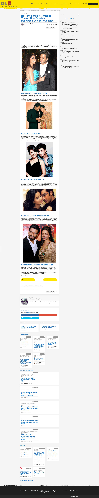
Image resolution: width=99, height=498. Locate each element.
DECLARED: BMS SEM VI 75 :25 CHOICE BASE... (34, 490)
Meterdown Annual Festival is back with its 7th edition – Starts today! (25, 473)
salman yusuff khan (24, 432)
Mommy (26, 356)
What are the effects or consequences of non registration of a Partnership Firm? (70, 47)
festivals (35, 341)
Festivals (35, 338)
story (41, 451)
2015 (30, 374)
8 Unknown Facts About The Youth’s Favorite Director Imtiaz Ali (29, 394)
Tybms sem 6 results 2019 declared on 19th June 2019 (39, 472)
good (48, 339)
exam (26, 338)
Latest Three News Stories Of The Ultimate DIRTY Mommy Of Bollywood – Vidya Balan (25, 361)
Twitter (30, 317)
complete (22, 375)
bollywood (31, 285)
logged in (28, 312)
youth (29, 389)
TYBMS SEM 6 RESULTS (67, 43)
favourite (22, 389)
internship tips (27, 449)
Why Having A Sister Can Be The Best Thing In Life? (39, 359)
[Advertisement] (30, 37)
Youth (35, 355)
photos (36, 431)
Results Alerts (36, 450)
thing (35, 356)
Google (48, 315)
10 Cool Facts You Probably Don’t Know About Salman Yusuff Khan (28, 437)
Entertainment (25, 13)
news (28, 356)
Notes (49, 449)
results (25, 339)
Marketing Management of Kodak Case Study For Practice (70, 40)
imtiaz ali (26, 389)
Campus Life (62, 3)
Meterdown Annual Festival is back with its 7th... (55, 490)
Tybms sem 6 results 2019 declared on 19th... (64, 490)
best (26, 285)
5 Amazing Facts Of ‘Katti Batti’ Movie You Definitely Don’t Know (29, 408)
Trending (70, 3)
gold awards (27, 375)
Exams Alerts (36, 449)
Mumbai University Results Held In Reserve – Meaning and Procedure (70, 52)
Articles (55, 3)
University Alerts (37, 451)
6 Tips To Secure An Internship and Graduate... (24, 490)
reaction (21, 339)
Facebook (30, 315)
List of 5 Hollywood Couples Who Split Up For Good (52, 343)
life (39, 355)
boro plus (33, 374)
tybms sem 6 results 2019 (38, 470)
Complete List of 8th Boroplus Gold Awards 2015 (28, 379)
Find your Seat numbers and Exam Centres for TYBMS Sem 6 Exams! (70, 67)
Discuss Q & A (35, 3)
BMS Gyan (48, 3)
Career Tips (22, 449)
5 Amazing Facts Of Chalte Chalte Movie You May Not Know (29, 422)
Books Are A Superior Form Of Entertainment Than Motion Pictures (28, 327)
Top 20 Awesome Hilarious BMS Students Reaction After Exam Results (24, 343)
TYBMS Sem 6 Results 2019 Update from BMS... (74, 490)
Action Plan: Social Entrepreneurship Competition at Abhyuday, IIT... (44, 491)
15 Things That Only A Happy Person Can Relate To (49, 327)
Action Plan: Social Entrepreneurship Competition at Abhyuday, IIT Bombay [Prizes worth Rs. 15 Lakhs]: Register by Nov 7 (53, 453)
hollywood (52, 339)
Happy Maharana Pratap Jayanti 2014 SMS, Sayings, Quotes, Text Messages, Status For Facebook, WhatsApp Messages (70, 62)
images (22, 404)
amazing (31, 403)
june (38, 341)
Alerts (42, 3)
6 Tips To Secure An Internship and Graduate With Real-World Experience (24, 452)
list (54, 339)
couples (36, 285)
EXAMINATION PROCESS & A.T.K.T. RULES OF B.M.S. (70, 32)
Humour (21, 338)
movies (41, 341)
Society (39, 338)
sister (41, 355)
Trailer (29, 404)
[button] (81, 4)
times (41, 285)
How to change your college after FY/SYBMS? (68, 56)
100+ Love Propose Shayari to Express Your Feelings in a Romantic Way (69, 21)
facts (34, 403)
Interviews (76, 3)
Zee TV (32, 375)
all (22, 285)
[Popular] (21, 468)
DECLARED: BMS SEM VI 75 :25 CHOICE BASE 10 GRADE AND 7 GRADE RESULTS (39, 454)
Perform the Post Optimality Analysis (69, 35)
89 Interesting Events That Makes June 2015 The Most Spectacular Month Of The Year (39, 346)
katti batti (25, 404)
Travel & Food (36, 339)
